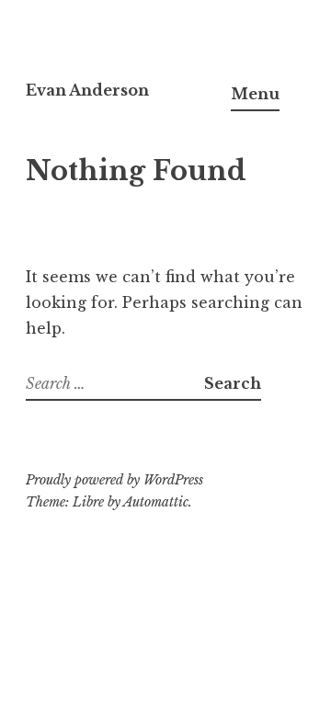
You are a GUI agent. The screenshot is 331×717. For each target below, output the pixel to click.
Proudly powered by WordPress (114, 480)
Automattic (155, 502)
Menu (255, 94)
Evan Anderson (87, 90)
